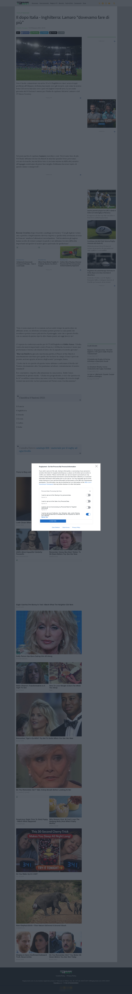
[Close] (97, 466)
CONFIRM (53, 521)
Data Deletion (56, 527)
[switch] (88, 495)
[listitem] (66, 491)
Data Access (66, 527)
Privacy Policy (76, 527)
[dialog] (66, 497)
